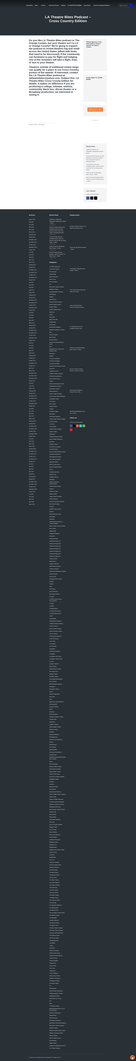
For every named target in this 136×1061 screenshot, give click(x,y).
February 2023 (32, 325)
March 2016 (32, 504)
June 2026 (31, 224)
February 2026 (32, 234)
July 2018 (31, 438)
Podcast (43, 5)
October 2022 (32, 335)
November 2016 (33, 484)
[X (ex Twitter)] (91, 198)
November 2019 (33, 398)
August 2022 (32, 340)
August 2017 (32, 461)
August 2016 (32, 491)
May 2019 (31, 413)
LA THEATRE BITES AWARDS (75, 5)
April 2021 (31, 368)
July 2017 (31, 464)
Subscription (29, 5)
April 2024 (31, 290)
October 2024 (32, 275)
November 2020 (33, 375)
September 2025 (33, 247)
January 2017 (32, 479)
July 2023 (31, 312)
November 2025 (33, 242)
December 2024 (33, 270)
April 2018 (31, 443)
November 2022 (33, 333)
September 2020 (33, 378)
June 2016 (31, 496)
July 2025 (31, 252)
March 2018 (32, 446)
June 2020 (31, 385)
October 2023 (32, 305)
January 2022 (32, 358)
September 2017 (33, 459)
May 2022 (31, 348)
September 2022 (33, 338)
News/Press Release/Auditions (102, 5)
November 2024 (33, 272)
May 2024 (31, 287)
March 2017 (32, 474)
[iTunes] (77, 426)
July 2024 (31, 282)
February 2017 (32, 476)
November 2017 (33, 454)
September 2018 (33, 433)
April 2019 (31, 416)
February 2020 (32, 391)
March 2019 (32, 418)
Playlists (63, 5)
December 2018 (33, 426)
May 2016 (31, 499)
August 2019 (32, 406)
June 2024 (31, 285)
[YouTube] (71, 430)
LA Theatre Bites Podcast (39, 1057)
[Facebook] (87, 198)
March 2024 (32, 292)
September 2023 (33, 307)
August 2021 (32, 365)
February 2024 (32, 295)
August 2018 (32, 436)
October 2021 (32, 360)
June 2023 (31, 315)
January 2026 (32, 237)
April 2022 (31, 350)
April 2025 (31, 259)
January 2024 (32, 297)
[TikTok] (80, 426)
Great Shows (87, 5)
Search (131, 5)
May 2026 (31, 227)
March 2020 (32, 388)
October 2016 (32, 486)
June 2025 (31, 254)
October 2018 (32, 431)
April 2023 (31, 320)
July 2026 (31, 222)
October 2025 (32, 244)
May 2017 (31, 469)
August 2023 (32, 310)
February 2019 (32, 421)
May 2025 (31, 257)
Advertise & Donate (54, 5)
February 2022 (32, 355)
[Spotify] (84, 426)
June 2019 (31, 411)
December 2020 (33, 373)
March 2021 (32, 370)
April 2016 (31, 501)
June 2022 (31, 345)
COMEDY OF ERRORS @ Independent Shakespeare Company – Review (95, 151)
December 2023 (33, 300)
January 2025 (32, 267)
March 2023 (32, 322)
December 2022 (33, 330)
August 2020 (32, 380)
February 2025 (32, 264)
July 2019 (31, 408)
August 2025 (32, 249)
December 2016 (33, 481)
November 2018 (33, 428)
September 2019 (33, 403)
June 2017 (31, 466)
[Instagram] (95, 198)
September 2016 (33, 489)
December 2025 (33, 239)
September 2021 (33, 363)
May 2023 (31, 317)
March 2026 (32, 232)
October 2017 (32, 456)
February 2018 (32, 448)
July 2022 (31, 343)
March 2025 (32, 262)
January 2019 (32, 423)
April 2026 (31, 229)
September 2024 (33, 277)
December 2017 (33, 451)
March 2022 (32, 353)
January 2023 (32, 328)
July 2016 (31, 494)
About (36, 5)
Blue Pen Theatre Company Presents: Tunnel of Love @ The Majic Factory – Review (95, 179)
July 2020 (31, 383)
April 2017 (31, 471)
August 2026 (32, 219)
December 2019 (33, 396)
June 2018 (31, 441)
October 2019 (32, 401)
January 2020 (32, 393)
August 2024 (32, 280)
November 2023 (33, 302)
